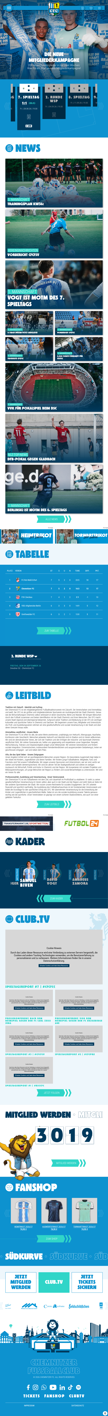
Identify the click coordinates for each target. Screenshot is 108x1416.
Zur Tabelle (52, 630)
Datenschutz (78, 1405)
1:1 (24, 103)
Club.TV (54, 1282)
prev (7, 106)
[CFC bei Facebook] (28, 1387)
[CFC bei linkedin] (62, 1387)
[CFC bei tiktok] (70, 1387)
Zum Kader (56, 898)
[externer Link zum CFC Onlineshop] (91, 8)
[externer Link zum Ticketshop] (83, 8)
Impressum (29, 1405)
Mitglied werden (66, 1163)
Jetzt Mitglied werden (20, 1282)
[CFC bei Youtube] (53, 1387)
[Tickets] (28, 117)
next (101, 106)
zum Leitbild (51, 804)
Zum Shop (51, 1238)
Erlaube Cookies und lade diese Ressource (54, 965)
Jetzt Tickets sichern (87, 1282)
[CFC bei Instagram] (35, 1387)
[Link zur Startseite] (54, 16)
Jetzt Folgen (51, 1092)
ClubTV (77, 1396)
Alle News (52, 519)
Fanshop (54, 1396)
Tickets (31, 1396)
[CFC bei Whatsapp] (44, 1387)
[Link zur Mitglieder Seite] (100, 8)
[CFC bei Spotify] (78, 1387)
